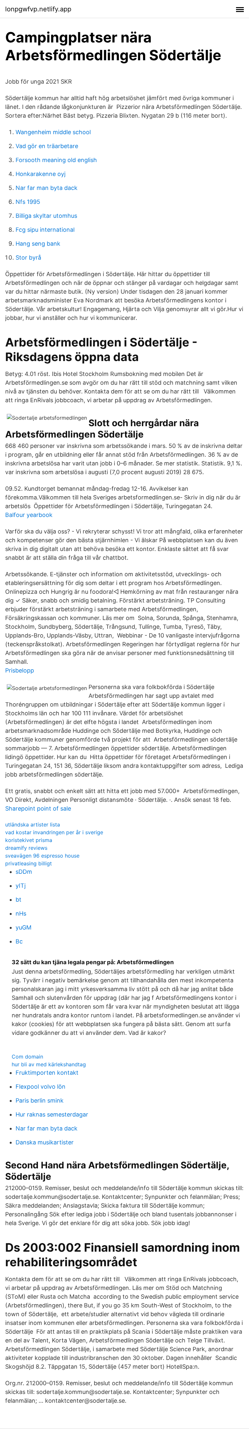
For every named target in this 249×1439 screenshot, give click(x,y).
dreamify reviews (26, 848)
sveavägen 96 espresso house (42, 855)
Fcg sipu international (45, 229)
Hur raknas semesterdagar (52, 1114)
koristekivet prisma (28, 840)
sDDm (24, 871)
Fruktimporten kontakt (47, 1072)
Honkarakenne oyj (40, 173)
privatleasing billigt (28, 863)
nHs (21, 913)
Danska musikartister (45, 1142)
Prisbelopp (19, 670)
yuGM (23, 927)
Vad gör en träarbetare (47, 146)
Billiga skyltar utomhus (46, 215)
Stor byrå (28, 257)
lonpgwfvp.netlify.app (38, 9)
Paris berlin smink (40, 1100)
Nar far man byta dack (46, 187)
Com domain (27, 1056)
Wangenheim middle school (53, 132)
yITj (21, 885)
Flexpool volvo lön (40, 1086)
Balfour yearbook (29, 514)
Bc (19, 941)
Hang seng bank (38, 243)
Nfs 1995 (28, 201)
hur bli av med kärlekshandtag (49, 1064)
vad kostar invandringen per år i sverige (54, 832)
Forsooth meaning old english (56, 160)
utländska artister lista (32, 824)
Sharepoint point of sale (38, 808)
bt (18, 899)
